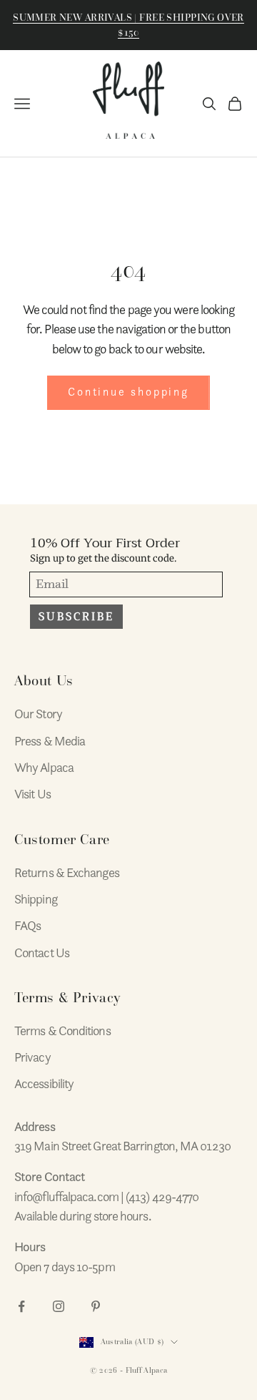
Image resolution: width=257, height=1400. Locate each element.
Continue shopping (128, 392)
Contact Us (41, 952)
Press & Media (49, 741)
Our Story (38, 713)
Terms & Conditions (62, 1030)
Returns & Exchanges (66, 872)
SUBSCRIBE (76, 616)
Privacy (32, 1057)
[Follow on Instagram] (58, 1306)
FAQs (27, 925)
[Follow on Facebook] (21, 1306)
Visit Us (32, 793)
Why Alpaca (44, 767)
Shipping (35, 899)
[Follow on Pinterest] (96, 1306)
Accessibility (44, 1083)
